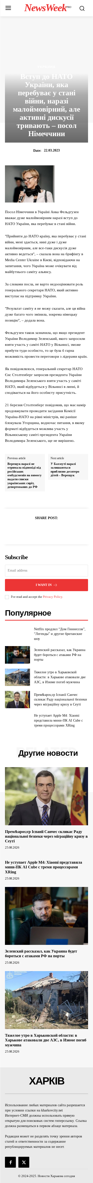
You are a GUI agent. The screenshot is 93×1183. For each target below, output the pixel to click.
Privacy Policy (52, 597)
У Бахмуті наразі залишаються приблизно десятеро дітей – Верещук (65, 469)
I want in (44, 585)
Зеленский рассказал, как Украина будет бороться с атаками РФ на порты (59, 654)
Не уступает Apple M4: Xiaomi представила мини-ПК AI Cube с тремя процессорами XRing (58, 720)
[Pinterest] (52, 530)
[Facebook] (29, 530)
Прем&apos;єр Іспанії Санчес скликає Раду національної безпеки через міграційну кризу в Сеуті (60, 699)
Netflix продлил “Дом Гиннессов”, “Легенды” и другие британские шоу (60, 634)
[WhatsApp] (64, 530)
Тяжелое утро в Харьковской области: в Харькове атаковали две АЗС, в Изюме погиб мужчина (60, 677)
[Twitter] (41, 530)
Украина (46, 67)
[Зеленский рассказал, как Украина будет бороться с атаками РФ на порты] (17, 654)
